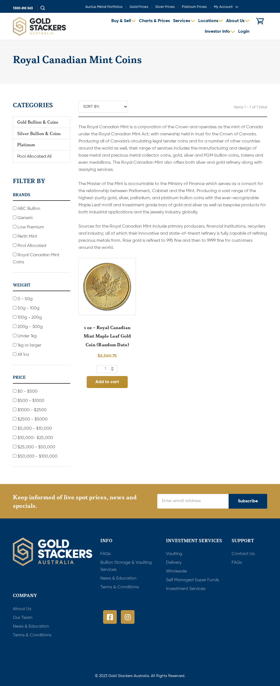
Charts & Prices (154, 21)
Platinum (26, 145)
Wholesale (176, 571)
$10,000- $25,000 (34, 438)
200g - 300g (29, 327)
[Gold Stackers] (39, 26)
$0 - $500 (26, 391)
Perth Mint (26, 236)
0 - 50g (24, 299)
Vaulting (174, 554)
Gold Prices (139, 7)
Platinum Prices (194, 7)
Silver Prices (165, 7)
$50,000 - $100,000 (36, 456)
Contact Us (243, 554)
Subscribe (248, 501)
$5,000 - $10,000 (34, 428)
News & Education (118, 578)
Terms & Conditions (119, 587)
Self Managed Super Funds (192, 580)
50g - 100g (27, 308)
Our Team (23, 618)
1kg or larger (28, 345)
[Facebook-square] (110, 617)
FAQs (105, 554)
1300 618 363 (23, 8)
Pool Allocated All (34, 156)
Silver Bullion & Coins (39, 133)
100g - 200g (29, 317)
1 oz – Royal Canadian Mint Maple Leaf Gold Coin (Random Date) (107, 335)
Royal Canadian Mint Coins (36, 258)
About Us (235, 21)
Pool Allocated (31, 246)
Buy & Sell (121, 21)
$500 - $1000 (30, 401)
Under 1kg (26, 336)
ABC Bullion (28, 209)
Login (243, 31)
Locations (208, 21)
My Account (223, 7)
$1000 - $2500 (31, 410)
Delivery (174, 562)
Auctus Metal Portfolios (103, 7)
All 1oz (22, 355)
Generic (24, 218)
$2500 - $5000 (32, 419)
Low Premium (30, 227)
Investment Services (185, 589)
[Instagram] (128, 617)
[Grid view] (137, 106)
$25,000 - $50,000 (35, 447)
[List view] (146, 106)
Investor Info (217, 31)
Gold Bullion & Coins (37, 122)
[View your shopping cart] (260, 21)
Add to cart (107, 382)
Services (181, 21)
